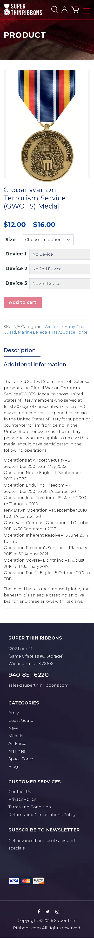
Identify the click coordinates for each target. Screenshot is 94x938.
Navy (56, 332)
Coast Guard (21, 720)
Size (10, 239)
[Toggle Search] (54, 9)
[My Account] (64, 9)
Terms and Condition (29, 807)
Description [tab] (20, 350)
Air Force (54, 326)
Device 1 (16, 253)
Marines (26, 332)
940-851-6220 (28, 674)
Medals (43, 332)
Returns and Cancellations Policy (41, 814)
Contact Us (19, 791)
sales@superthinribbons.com (38, 685)
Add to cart (22, 302)
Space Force (75, 332)
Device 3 (16, 283)
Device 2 (16, 268)
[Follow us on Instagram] (57, 912)
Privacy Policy (22, 799)
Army (70, 326)
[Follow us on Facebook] (38, 912)
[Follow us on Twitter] (48, 912)
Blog (13, 766)
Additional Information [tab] (35, 364)
